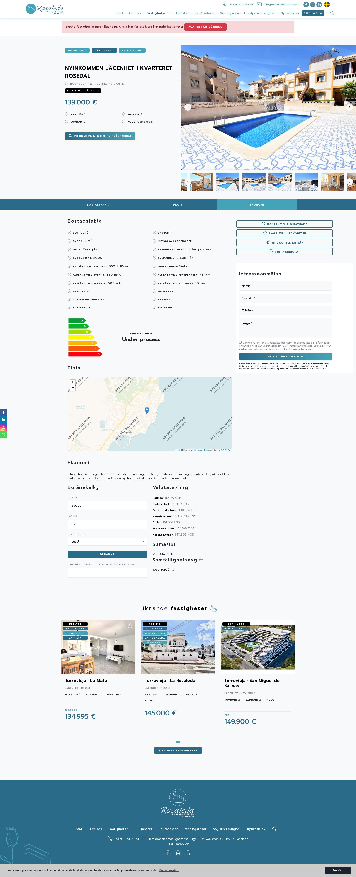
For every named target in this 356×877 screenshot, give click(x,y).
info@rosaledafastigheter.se (281, 4)
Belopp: (73, 497)
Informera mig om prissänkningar (103, 136)
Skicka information (285, 357)
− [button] (73, 387)
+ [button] (73, 382)
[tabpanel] (98, 672)
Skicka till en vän (287, 243)
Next (351, 107)
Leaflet (179, 450)
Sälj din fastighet (261, 13)
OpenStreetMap (201, 450)
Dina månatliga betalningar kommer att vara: (102, 564)
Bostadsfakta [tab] (99, 205)
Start (119, 13)
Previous (185, 107)
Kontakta (313, 13)
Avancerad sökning (205, 27)
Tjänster (182, 13)
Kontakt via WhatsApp (287, 224)
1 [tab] (178, 742)
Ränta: (72, 516)
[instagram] (312, 4)
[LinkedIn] (319, 4)
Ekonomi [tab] (257, 205)
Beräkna (107, 554)
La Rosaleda (205, 13)
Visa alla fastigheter (178, 751)
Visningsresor (231, 13)
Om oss (135, 13)
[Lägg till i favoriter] (130, 624)
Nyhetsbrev (290, 13)
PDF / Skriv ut (287, 252)
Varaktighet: (77, 534)
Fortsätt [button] (338, 870)
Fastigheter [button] (156, 13)
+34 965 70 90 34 (241, 4)
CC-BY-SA (225, 450)
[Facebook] (305, 4)
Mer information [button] (169, 870)
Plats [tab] (178, 205)
